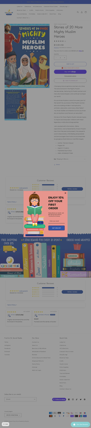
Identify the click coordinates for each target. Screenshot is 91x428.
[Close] (65, 193)
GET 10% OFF (56, 228)
